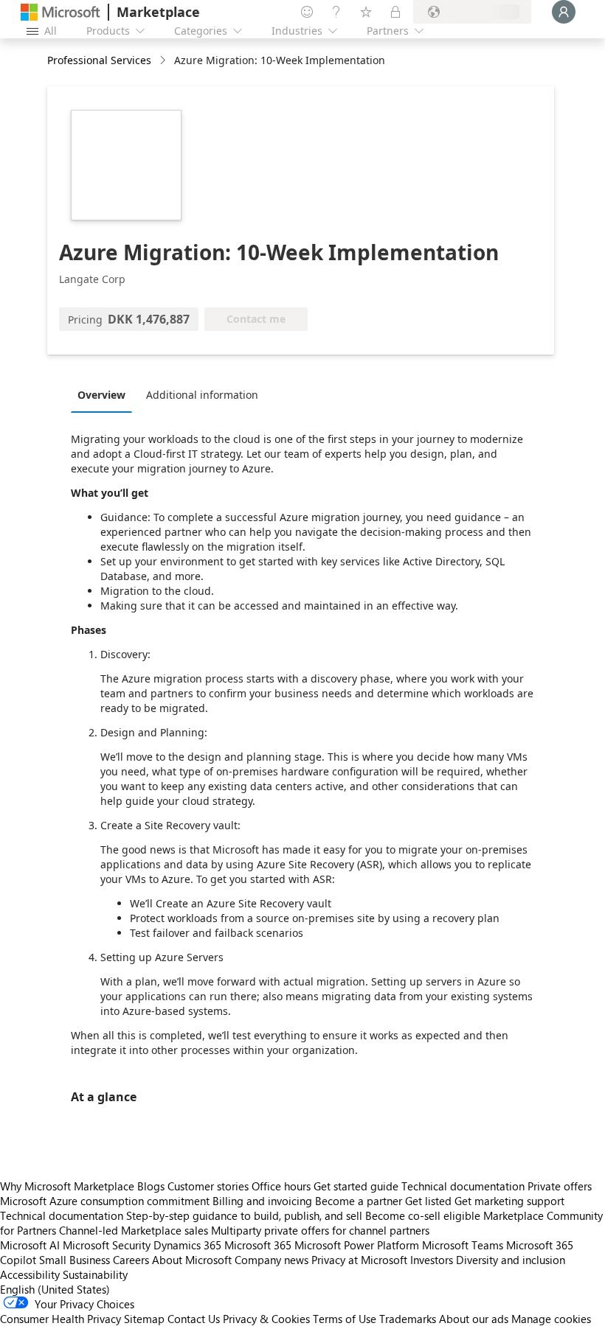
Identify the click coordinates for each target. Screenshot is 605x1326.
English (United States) (55, 1289)
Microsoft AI (30, 1245)
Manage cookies (551, 1318)
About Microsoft (192, 1259)
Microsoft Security (107, 1245)
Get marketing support (509, 1200)
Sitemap (144, 1318)
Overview (101, 395)
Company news (271, 1259)
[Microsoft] (60, 12)
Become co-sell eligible (422, 1215)
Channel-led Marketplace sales (133, 1230)
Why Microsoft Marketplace (67, 1186)
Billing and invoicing (262, 1200)
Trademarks (407, 1318)
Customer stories (208, 1186)
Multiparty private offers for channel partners (320, 1230)
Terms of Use (344, 1318)
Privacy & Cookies (266, 1318)
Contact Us (193, 1318)
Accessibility (30, 1274)
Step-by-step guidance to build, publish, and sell (244, 1215)
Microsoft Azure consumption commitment (106, 1200)
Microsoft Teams (462, 1245)
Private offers (560, 1186)
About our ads (473, 1318)
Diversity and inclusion (510, 1259)
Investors (431, 1259)
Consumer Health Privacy (60, 1318)
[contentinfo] (164, 60)
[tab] (105, 394)
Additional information (202, 395)
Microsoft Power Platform (356, 1245)
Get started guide (356, 1186)
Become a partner (358, 1200)
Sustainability (95, 1274)
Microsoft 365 (257, 1245)
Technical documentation (463, 1186)
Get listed (428, 1200)
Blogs (151, 1186)
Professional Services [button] (99, 60)
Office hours (281, 1186)
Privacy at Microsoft (359, 1259)
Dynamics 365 (187, 1245)
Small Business (74, 1259)
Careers (131, 1259)
